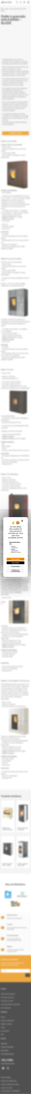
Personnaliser (15, 566)
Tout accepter (15, 559)
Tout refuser (15, 563)
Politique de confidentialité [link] (15, 570)
